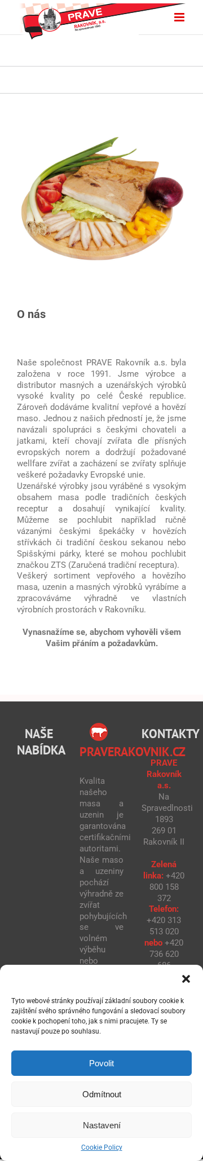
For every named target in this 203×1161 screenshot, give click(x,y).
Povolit (101, 1063)
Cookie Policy (101, 1147)
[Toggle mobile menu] (180, 17)
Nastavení (102, 1125)
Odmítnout (101, 1094)
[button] (186, 979)
